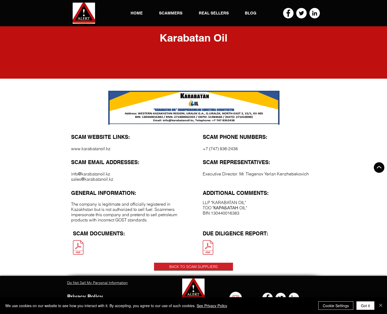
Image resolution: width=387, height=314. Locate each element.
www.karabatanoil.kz (90, 148)
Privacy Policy (85, 296)
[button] (84, 13)
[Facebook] (288, 13)
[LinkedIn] (314, 13)
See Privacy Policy (212, 305)
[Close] (381, 305)
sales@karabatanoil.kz (92, 179)
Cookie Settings (336, 305)
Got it (365, 305)
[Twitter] (301, 13)
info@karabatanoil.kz (90, 173)
